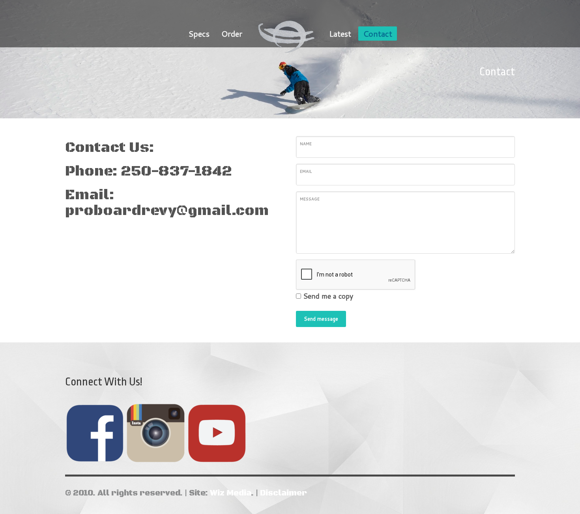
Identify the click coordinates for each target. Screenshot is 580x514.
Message (310, 199)
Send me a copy (328, 296)
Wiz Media (230, 493)
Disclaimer (283, 493)
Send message (321, 318)
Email (306, 171)
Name (306, 143)
